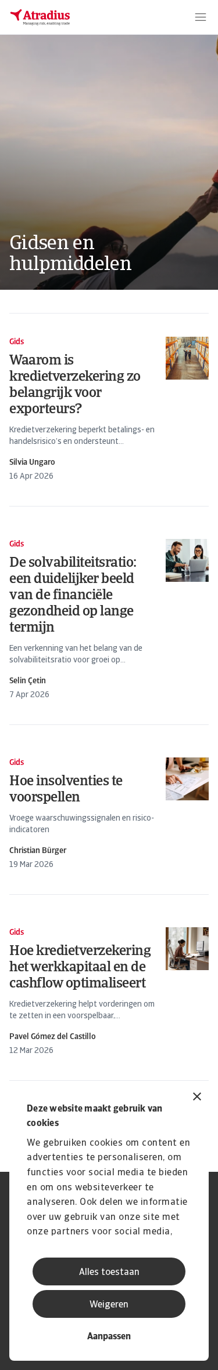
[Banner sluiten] (197, 1097)
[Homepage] (40, 17)
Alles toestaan (109, 1272)
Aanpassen (109, 1337)
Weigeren (109, 1305)
